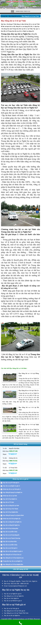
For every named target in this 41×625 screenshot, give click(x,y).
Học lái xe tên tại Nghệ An (12, 615)
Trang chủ (4, 16)
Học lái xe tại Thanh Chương (11, 538)
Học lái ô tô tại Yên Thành (10, 509)
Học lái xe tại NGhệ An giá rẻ (13, 600)
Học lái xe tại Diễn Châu (10, 531)
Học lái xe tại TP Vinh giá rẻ (11, 482)
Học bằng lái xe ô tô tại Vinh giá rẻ (14, 611)
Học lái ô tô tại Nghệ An (10, 499)
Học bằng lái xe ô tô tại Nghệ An (14, 596)
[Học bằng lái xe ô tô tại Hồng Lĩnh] (9, 382)
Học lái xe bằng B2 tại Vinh (11, 505)
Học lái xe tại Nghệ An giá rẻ (11, 486)
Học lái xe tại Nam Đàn (10, 541)
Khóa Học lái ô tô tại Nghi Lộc (11, 518)
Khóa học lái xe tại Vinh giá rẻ (12, 489)
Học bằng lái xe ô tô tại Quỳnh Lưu (13, 558)
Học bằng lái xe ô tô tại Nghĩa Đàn (13, 564)
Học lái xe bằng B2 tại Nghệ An (12, 522)
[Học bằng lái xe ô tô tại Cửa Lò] (9, 398)
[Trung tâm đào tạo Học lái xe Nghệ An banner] (20, 8)
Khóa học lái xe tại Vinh (10, 495)
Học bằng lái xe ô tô (14, 16)
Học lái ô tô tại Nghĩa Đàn (10, 512)
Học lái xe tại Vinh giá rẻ (10, 548)
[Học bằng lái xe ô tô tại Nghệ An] (9, 432)
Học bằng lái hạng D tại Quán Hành (13, 515)
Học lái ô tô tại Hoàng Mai (10, 528)
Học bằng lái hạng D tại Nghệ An (12, 492)
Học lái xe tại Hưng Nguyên (11, 535)
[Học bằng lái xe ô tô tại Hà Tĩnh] (9, 413)
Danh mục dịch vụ (23, 11)
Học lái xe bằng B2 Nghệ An (11, 525)
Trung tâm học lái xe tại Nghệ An (12, 561)
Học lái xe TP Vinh (8, 502)
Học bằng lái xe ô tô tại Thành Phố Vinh (16, 613)
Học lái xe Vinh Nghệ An (11, 598)
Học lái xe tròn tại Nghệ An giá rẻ (13, 551)
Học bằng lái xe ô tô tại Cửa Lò (29, 390)
